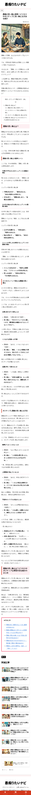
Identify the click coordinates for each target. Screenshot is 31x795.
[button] (26, 792)
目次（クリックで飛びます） (14, 99)
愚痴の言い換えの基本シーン (15, 107)
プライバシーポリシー (8, 787)
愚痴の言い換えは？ (10, 105)
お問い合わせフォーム (23, 787)
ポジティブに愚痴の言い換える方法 (17, 115)
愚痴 (4, 657)
